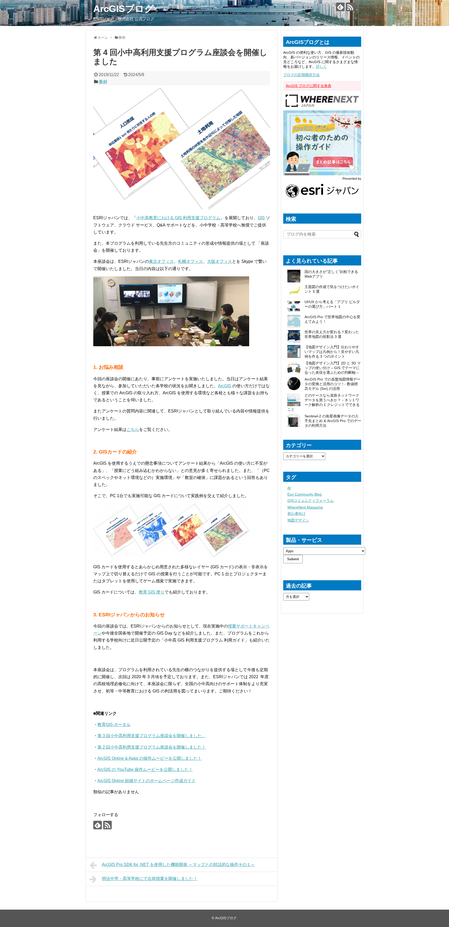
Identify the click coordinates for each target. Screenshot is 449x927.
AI (289, 488)
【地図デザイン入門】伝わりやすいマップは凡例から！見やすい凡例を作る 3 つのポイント (332, 351)
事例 (103, 81)
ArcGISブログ (123, 8)
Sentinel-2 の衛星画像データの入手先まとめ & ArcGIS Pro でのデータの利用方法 (333, 421)
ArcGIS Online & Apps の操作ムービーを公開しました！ (149, 758)
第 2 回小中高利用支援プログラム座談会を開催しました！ (151, 747)
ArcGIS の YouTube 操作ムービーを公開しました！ (145, 769)
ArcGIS (224, 386)
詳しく (321, 66)
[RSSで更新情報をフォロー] (350, 7)
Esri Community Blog (304, 494)
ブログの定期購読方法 (301, 75)
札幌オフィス (190, 261)
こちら (133, 429)
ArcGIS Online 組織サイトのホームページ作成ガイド (146, 780)
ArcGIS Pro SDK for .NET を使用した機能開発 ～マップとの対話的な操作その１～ (178, 864)
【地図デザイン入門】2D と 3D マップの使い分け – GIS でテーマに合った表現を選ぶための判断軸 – (333, 368)
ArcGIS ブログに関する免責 (308, 86)
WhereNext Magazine (305, 507)
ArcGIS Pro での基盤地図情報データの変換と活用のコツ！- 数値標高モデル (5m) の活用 (332, 384)
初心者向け (296, 513)
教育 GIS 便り (151, 592)
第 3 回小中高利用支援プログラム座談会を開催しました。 (151, 735)
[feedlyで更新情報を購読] (340, 7)
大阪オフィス (219, 261)
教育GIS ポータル (113, 724)
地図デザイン (298, 520)
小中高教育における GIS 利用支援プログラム (178, 218)
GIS (261, 218)
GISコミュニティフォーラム (310, 500)
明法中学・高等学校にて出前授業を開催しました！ (149, 878)
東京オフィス (161, 261)
